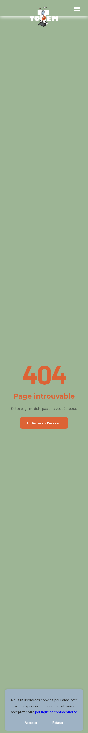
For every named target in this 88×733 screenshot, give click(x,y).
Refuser (57, 723)
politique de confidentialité (56, 712)
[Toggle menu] (76, 8)
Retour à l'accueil (46, 423)
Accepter (31, 723)
